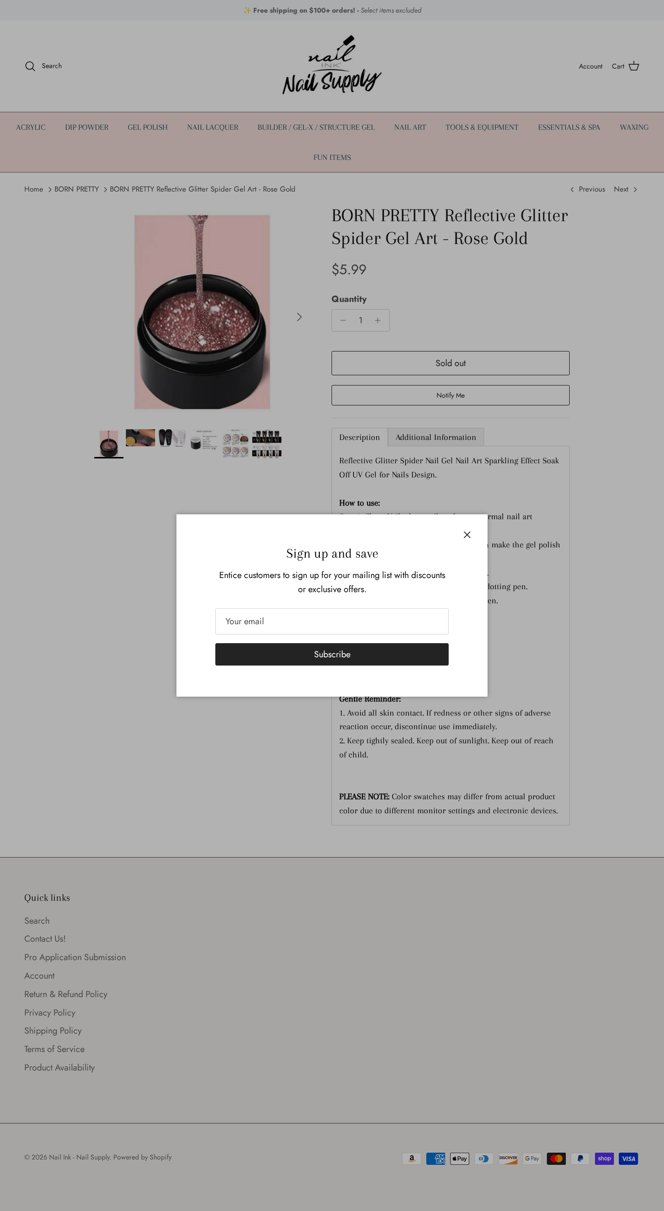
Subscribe (332, 654)
